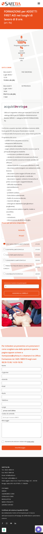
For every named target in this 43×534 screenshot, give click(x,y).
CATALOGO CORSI (7, 496)
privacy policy (30, 441)
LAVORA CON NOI (7, 505)
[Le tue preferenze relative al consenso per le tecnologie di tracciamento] (4, 530)
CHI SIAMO (5, 488)
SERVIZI (4, 491)
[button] (38, 529)
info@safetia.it (10, 475)
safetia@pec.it (12, 478)
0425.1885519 (9, 470)
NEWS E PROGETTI (7, 502)
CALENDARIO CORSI (8, 494)
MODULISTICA (6, 499)
